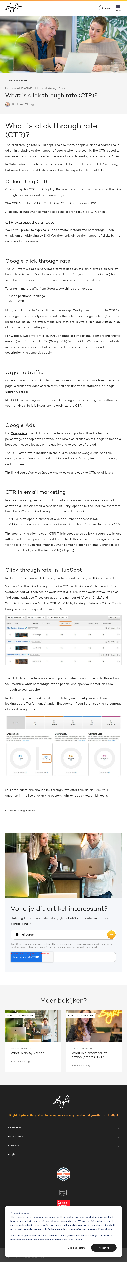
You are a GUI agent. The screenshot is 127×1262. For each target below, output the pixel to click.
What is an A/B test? (27, 1053)
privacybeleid (66, 947)
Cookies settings (77, 1247)
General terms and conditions (25, 1257)
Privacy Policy (105, 1229)
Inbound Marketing (45, 88)
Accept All (104, 1247)
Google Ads (19, 433)
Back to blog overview (22, 811)
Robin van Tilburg (23, 104)
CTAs (95, 578)
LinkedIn (101, 795)
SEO (16, 400)
